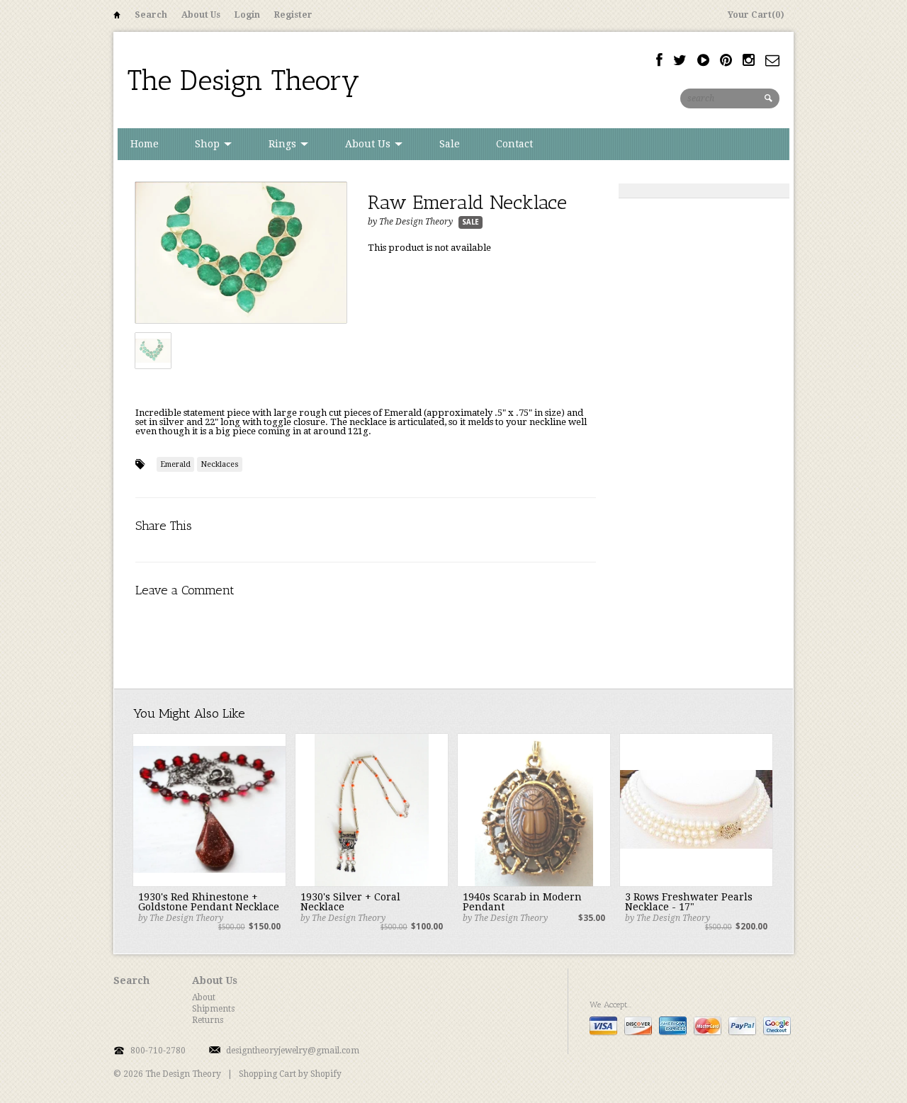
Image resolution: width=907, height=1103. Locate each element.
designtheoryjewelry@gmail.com (292, 1051)
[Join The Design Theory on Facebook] (659, 60)
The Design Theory (244, 80)
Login (247, 15)
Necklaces (220, 464)
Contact (514, 143)
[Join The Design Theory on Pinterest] (726, 60)
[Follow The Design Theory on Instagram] (749, 60)
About (203, 997)
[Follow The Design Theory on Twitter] (680, 60)
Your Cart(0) (756, 15)
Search (151, 15)
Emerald (175, 464)
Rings (284, 143)
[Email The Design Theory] (772, 60)
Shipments (213, 1009)
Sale (449, 143)
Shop (208, 143)
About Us (200, 15)
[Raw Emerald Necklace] (241, 253)
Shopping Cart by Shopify (290, 1074)
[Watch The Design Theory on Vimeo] (703, 60)
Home (116, 17)
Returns (207, 1020)
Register (293, 15)
